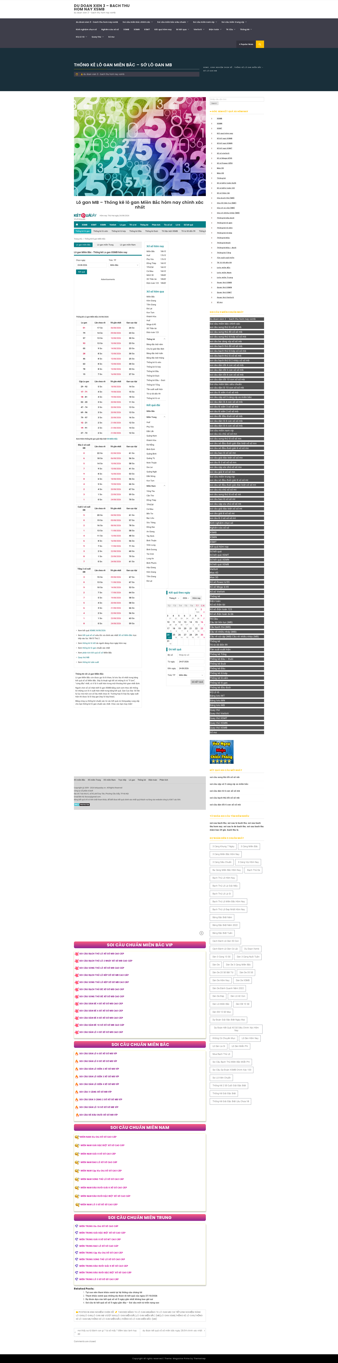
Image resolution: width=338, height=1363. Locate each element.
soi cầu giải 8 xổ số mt (222, 513)
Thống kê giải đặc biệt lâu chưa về (231, 1101)
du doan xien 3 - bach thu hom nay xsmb (104, 74)
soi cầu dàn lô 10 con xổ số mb (227, 387)
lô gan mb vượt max (105, 1315)
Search (214, 103)
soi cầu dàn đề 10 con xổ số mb (227, 379)
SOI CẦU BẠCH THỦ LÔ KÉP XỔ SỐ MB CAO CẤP (104, 975)
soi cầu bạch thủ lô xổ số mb (225, 355)
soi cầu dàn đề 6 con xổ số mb (226, 370)
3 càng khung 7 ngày (223, 846)
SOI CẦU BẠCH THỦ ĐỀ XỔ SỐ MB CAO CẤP (101, 989)
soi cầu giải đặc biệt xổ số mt (226, 508)
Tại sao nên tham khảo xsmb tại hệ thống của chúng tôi (114, 1292)
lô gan (88, 1315)
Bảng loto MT (217, 695)
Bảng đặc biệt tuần (223, 933)
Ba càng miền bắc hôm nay (227, 870)
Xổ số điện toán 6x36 (226, 183)
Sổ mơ (111, 37)
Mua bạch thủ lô (221, 1054)
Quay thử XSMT (224, 292)
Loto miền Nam (224, 272)
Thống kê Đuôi (224, 243)
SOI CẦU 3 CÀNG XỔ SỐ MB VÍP (95, 1092)
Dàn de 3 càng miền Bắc (238, 964)
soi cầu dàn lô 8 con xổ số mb (226, 421)
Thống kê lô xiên (225, 228)
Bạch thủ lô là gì (222, 893)
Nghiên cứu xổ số (110, 29)
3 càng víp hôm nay (248, 862)
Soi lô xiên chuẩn (222, 1077)
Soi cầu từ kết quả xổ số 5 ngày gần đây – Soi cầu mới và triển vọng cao (122, 1302)
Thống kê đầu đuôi (225, 218)
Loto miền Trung (225, 277)
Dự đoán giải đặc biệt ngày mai (229, 1019)
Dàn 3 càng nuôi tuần (248, 956)
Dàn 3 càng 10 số (222, 956)
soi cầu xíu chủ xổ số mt (223, 489)
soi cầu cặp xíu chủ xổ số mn (226, 467)
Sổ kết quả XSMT (224, 148)
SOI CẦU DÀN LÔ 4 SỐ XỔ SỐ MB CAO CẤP (101, 1032)
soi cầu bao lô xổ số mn (223, 453)
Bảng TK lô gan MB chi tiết (165, 1312)
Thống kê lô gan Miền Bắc (106, 1318)
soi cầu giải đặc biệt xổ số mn (226, 457)
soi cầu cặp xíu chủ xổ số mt (225, 504)
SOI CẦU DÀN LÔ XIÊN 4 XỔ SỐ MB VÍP (99, 1084)
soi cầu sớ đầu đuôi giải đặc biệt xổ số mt (233, 484)
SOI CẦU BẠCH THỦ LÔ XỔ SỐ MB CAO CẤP (101, 953)
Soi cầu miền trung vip (233, 22)
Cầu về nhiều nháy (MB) (228, 213)
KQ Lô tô (80, 37)
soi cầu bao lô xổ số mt (222, 499)
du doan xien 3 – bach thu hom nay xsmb (102, 7)
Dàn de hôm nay (221, 980)
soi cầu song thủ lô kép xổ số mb (228, 336)
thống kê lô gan (185, 1315)
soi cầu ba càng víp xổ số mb (226, 341)
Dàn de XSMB (243, 980)
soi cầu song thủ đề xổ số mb (226, 332)
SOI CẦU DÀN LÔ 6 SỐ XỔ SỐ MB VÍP (98, 1053)
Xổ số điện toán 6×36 (221, 614)
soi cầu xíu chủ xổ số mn (223, 433)
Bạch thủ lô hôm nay (224, 878)
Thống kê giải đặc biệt (224, 1093)
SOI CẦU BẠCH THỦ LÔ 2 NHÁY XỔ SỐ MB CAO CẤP (105, 961)
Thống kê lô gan (224, 223)
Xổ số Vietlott (217, 591)
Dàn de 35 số (246, 972)
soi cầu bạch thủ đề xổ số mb (226, 346)
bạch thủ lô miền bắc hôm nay (229, 901)
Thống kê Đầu (223, 238)
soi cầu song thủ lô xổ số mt (225, 494)
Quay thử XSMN (224, 287)
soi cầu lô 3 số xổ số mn (223, 462)
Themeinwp (200, 1358)
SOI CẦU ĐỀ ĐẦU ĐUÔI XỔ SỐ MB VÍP (98, 1115)
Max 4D (220, 173)
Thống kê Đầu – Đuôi (226, 247)
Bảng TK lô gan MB (138, 1312)
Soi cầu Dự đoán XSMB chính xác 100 (232, 1070)
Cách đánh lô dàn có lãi (225, 949)
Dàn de (216, 964)
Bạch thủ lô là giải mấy (225, 886)
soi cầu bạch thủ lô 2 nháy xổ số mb (230, 360)
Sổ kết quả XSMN (225, 143)
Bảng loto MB (217, 705)
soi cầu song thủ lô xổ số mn (225, 438)
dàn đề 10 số (242, 1004)
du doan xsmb (251, 949)
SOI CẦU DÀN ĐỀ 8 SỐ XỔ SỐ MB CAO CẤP (101, 1018)
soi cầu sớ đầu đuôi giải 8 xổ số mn (229, 448)
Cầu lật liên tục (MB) (226, 203)
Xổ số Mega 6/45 (224, 158)
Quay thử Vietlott (225, 297)
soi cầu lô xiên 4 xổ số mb (224, 392)
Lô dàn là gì (219, 1046)
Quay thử (96, 37)
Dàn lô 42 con (238, 996)
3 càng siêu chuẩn (222, 862)
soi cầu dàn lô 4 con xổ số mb (226, 402)
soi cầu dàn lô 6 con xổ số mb (226, 425)
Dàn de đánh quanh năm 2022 (228, 988)
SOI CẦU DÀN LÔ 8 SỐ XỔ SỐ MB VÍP (98, 1061)
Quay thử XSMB (224, 282)
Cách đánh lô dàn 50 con (226, 941)
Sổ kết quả (181, 29)
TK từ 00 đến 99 (224, 262)
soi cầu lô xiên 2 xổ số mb (224, 411)
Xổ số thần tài (223, 193)
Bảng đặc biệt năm (222, 917)
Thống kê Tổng (224, 253)
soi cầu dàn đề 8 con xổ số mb (226, 374)
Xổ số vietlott (223, 153)
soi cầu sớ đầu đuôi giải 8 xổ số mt (229, 480)
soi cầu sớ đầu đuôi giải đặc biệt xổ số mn (233, 443)
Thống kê (245, 29)
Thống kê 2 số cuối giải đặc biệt (229, 1085)
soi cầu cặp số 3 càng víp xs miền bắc (231, 397)
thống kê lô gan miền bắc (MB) (139, 1318)
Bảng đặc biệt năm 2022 (225, 925)
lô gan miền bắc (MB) (148, 1315)
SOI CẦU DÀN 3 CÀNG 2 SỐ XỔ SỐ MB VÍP (100, 1099)
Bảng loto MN (217, 700)
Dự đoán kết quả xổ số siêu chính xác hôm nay (236, 1029)
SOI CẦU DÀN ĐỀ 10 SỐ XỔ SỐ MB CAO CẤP (101, 1025)
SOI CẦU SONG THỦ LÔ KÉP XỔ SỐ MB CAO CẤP (104, 982)
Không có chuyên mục (224, 1038)
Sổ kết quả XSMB (224, 138)
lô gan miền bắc (126, 1315)
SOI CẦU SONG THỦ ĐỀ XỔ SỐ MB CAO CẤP (101, 996)
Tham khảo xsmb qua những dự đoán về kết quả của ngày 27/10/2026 (121, 1296)
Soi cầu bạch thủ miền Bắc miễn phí (231, 1062)
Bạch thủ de (253, 870)
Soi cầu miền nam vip (204, 22)
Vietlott (198, 29)
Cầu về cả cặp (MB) (226, 208)
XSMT (147, 29)
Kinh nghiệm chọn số (86, 29)
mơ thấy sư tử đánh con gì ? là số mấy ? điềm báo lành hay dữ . (107, 1332)
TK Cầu (229, 29)
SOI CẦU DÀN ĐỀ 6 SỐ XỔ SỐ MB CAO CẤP (101, 1011)
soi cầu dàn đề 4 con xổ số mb (226, 365)
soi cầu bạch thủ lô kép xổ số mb (228, 351)
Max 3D (220, 168)
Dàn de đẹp (218, 996)
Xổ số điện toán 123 (226, 188)
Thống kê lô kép (224, 233)
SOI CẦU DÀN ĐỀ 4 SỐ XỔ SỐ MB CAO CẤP (101, 1003)
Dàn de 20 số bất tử (223, 972)
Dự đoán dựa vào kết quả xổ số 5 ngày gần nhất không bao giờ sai (119, 1299)
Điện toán (214, 29)
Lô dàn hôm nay (250, 1038)
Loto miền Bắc (223, 267)
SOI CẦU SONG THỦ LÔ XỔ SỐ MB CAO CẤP (101, 968)
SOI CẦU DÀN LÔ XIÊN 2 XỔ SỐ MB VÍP (99, 1069)
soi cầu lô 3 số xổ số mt (223, 518)
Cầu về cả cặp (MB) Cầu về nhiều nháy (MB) (234, 636)
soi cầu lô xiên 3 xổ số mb (224, 406)
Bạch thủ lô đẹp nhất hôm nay (229, 909)
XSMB (126, 29)
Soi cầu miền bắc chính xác (136, 22)
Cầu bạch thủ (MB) (225, 198)
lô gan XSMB (168, 1315)
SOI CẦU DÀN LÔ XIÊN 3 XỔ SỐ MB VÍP (99, 1076)
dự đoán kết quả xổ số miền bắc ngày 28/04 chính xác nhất (172, 1330)
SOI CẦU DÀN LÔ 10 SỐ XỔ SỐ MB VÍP (98, 1107)
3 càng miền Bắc (249, 846)
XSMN (137, 29)
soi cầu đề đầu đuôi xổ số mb (226, 416)
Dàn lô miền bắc (221, 1004)
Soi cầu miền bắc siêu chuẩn (171, 22)
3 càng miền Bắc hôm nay (226, 854)
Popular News (246, 44)
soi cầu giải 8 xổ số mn (222, 472)
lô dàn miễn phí (240, 1046)
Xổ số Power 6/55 (225, 163)
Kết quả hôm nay (163, 29)
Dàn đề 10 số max (222, 1012)
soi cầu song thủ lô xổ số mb (225, 327)
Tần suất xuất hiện (225, 258)
